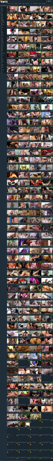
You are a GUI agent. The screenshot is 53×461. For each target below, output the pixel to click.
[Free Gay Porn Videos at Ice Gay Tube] (4, 1)
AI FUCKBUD (44, 3)
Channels (16, 3)
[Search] (46, 1)
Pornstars (20, 3)
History (24, 3)
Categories (12, 3)
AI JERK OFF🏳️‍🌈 (35, 3)
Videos (8, 3)
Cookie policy (24, 460)
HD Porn (40, 3)
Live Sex (31, 3)
